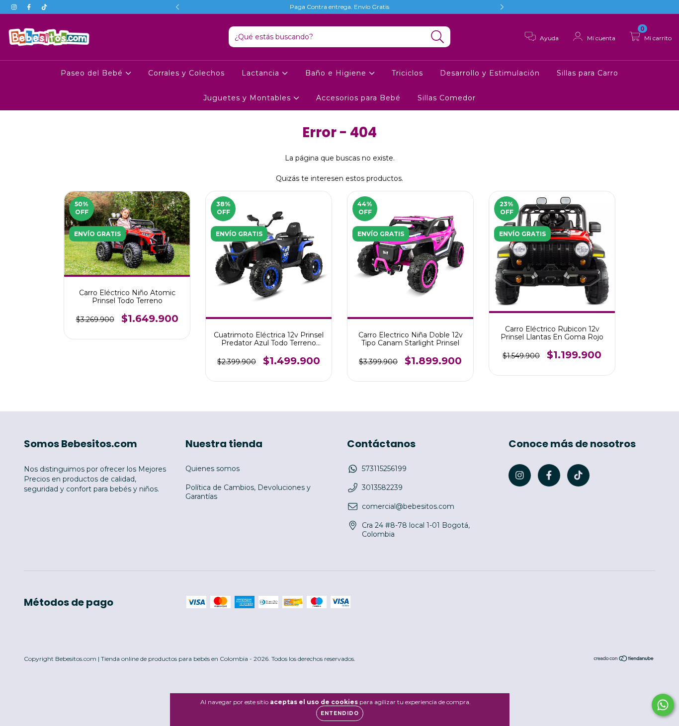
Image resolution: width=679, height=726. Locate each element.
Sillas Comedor (447, 97)
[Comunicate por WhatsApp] (663, 705)
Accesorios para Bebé (358, 97)
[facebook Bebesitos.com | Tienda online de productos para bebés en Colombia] (29, 6)
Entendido (340, 713)
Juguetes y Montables (248, 97)
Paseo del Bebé (93, 73)
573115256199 (384, 468)
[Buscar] (437, 37)
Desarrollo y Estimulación (490, 73)
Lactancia (262, 73)
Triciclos (407, 73)
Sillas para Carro (587, 73)
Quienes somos (212, 468)
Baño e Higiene (337, 73)
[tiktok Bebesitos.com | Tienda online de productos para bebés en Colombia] (44, 6)
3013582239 (382, 487)
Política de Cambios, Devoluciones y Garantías (248, 492)
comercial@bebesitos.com (408, 506)
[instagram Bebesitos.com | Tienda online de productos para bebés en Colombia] (14, 6)
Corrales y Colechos (186, 73)
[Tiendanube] (624, 659)
